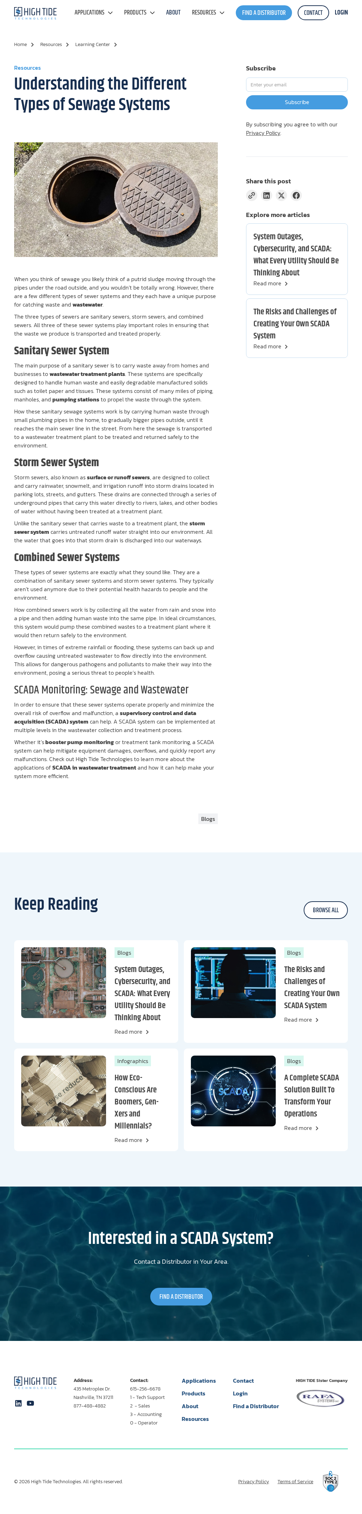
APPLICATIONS (89, 13)
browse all (326, 910)
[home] (35, 13)
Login (240, 1393)
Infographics (132, 1061)
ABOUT (173, 13)
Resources (204, 13)
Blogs (124, 952)
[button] (94, 12)
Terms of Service (295, 1481)
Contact (243, 1380)
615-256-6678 (145, 1389)
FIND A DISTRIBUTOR (264, 13)
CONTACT (313, 13)
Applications (199, 1380)
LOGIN (341, 13)
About (190, 1406)
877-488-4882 (90, 1406)
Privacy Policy (263, 132)
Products (135, 13)
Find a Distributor (256, 1406)
